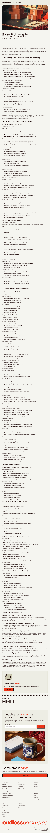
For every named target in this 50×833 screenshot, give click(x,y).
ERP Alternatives (5, 812)
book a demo (22, 666)
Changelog (36, 797)
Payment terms (7, 163)
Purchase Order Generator (7, 807)
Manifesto (36, 784)
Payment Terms (25, 828)
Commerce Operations (7, 786)
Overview (4, 784)
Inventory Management (7, 788)
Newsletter (42, 827)
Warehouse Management (7, 795)
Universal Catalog (21, 791)
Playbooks (36, 786)
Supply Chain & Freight (6, 793)
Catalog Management (6, 799)
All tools (3, 816)
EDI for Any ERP (21, 788)
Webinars (36, 793)
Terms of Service (21, 828)
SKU (23, 542)
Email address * (8, 724)
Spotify (46, 827)
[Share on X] (12, 701)
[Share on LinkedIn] (8, 701)
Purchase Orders (21, 784)
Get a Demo (8, 689)
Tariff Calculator (5, 805)
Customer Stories (21, 805)
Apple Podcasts (37, 829)
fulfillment (9, 556)
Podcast (37, 827)
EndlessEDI (20, 786)
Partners (20, 807)
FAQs (35, 795)
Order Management (6, 791)
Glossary (35, 788)
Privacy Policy (17, 828)
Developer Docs (37, 799)
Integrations (4, 814)
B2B (15, 113)
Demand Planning (6, 797)
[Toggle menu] (46, 2)
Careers (19, 810)
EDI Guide (36, 791)
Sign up (41, 726)
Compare (4, 810)
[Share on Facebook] (3, 701)
